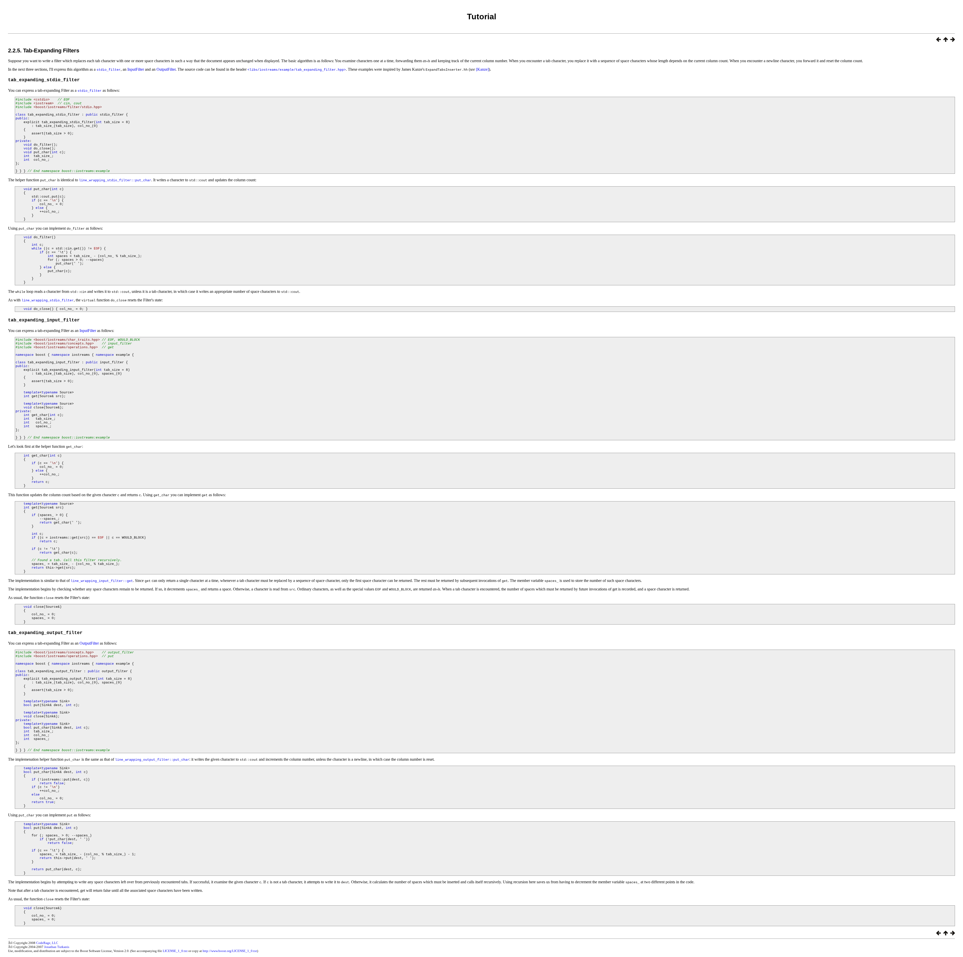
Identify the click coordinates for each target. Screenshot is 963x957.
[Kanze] (482, 69)
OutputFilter (166, 69)
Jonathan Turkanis (56, 947)
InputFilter (135, 69)
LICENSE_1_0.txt (175, 951)
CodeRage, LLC (47, 943)
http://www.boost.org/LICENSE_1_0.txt (230, 951)
